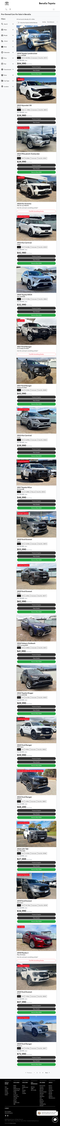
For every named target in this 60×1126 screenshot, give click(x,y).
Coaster (24, 1093)
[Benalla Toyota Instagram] (8, 1115)
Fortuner (15, 1095)
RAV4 (14, 1085)
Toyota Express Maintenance (52, 1096)
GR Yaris (33, 1087)
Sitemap (12, 1120)
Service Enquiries (51, 1089)
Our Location (8, 1111)
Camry (6, 1091)
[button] (53, 9)
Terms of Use (23, 1120)
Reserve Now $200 (36, 74)
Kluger (15, 1101)
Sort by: (44, 21)
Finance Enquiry (36, 67)
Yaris (6, 1087)
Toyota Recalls (50, 1092)
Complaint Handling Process (33, 1120)
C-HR (14, 1093)
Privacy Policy (17, 1120)
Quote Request (42, 1100)
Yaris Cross (16, 1096)
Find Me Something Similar (36, 211)
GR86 (32, 1088)
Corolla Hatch (6, 1089)
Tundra (24, 1090)
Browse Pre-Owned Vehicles (42, 1087)
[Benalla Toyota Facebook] (6, 1115)
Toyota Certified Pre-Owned (43, 1104)
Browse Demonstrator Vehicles (43, 1092)
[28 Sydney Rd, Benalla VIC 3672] (10, 9)
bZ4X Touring (16, 1088)
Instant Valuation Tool (42, 1096)
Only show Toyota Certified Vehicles (28, 22)
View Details (36, 70)
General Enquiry (9, 1113)
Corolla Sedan (6, 1093)
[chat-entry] (55, 1120)
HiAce (23, 1091)
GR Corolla (33, 1090)
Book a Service (50, 1086)
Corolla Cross (15, 1098)
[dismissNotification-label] (57, 1111)
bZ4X (14, 1087)
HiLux (23, 1085)
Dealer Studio (13, 1123)
